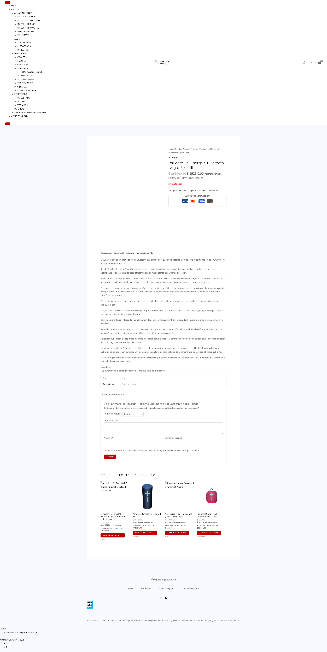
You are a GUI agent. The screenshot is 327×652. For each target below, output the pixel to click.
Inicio (14, 5)
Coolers (22, 57)
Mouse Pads (23, 97)
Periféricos (20, 94)
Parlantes (23, 50)
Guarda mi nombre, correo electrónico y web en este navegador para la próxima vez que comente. (152, 450)
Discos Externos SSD (28, 20)
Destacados (202, 191)
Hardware (20, 53)
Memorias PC (27, 75)
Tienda (178, 149)
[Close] (7, 123)
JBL (217, 191)
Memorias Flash (25, 31)
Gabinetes (22, 64)
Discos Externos (26, 16)
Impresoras (20, 86)
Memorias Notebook (31, 72)
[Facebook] (166, 598)
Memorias (22, 68)
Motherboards (25, 79)
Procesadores (25, 83)
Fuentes (21, 61)
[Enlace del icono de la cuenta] (304, 62)
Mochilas (19, 108)
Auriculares (24, 42)
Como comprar (19, 116)
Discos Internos (26, 24)
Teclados (22, 105)
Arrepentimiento (191, 588)
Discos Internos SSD (28, 27)
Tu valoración (112, 420)
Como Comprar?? (167, 588)
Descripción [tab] (106, 253)
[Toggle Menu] (7, 2)
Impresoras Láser (27, 90)
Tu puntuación (112, 413)
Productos (17, 9)
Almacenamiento (23, 13)
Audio (17, 38)
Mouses (21, 101)
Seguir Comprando (29, 632)
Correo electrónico (174, 438)
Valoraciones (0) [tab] (145, 253)
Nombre (108, 438)
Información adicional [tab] (124, 253)
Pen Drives (23, 35)
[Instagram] (161, 598)
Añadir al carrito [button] (112, 535)
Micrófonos (24, 46)
